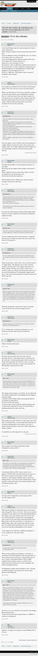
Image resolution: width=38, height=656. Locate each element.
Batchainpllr (10, 44)
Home (3, 8)
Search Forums (5, 10)
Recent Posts (14, 10)
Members (16, 8)
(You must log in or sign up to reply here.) (28, 640)
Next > (11, 39)
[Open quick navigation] (36, 23)
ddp (8, 624)
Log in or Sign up (31, 1)
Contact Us (31, 651)
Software (29, 8)
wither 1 (9, 82)
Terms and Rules (34, 654)
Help (36, 651)
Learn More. (12, 32)
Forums (10, 8)
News (22, 8)
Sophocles (10, 112)
